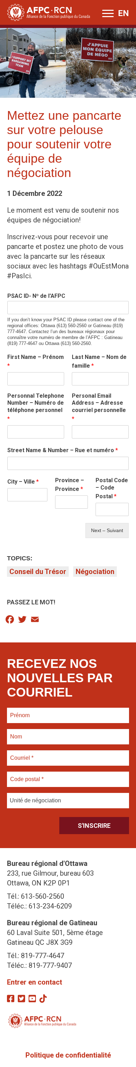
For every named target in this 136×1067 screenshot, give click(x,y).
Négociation (95, 571)
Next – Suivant (107, 530)
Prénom (20, 711)
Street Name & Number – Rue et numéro (62, 450)
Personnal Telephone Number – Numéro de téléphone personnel (35, 407)
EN (123, 13)
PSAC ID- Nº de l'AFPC (36, 296)
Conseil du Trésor (37, 571)
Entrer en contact (34, 982)
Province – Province (69, 484)
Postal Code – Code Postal (112, 488)
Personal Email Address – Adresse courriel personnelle (99, 407)
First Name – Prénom (35, 361)
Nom (16, 732)
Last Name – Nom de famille (99, 361)
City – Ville (23, 481)
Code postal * (27, 775)
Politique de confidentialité (68, 1055)
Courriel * (23, 754)
